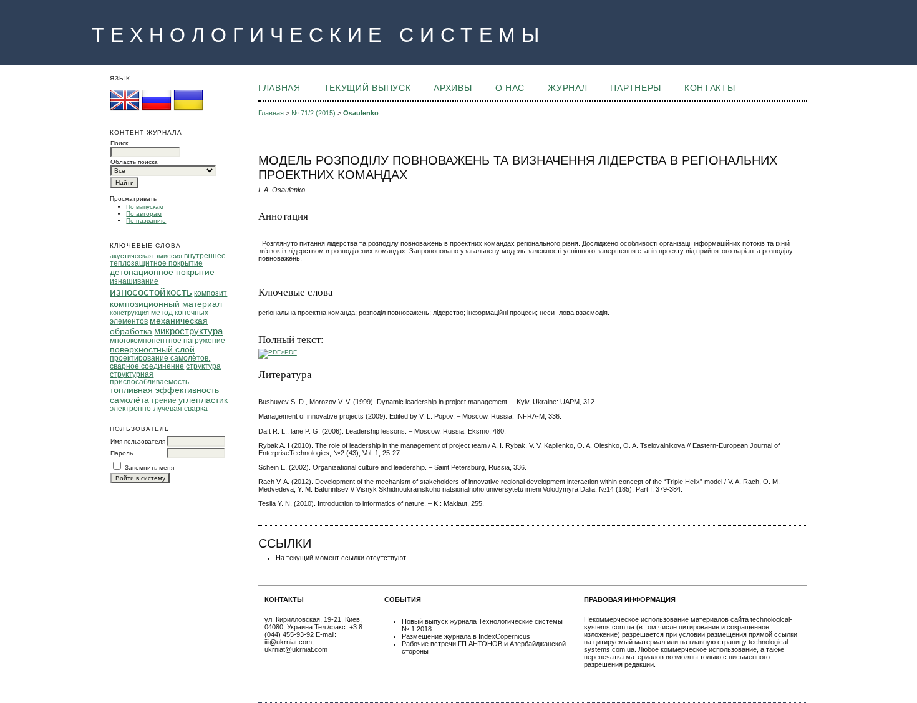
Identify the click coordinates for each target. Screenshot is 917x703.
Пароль (121, 453)
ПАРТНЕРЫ (635, 88)
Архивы (453, 88)
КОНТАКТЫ (709, 88)
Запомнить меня (149, 467)
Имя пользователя (137, 441)
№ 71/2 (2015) (313, 113)
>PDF (289, 352)
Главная (279, 88)
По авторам (144, 213)
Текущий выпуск (367, 88)
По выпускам (144, 206)
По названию (146, 220)
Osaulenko (361, 113)
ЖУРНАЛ (567, 88)
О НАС (510, 88)
